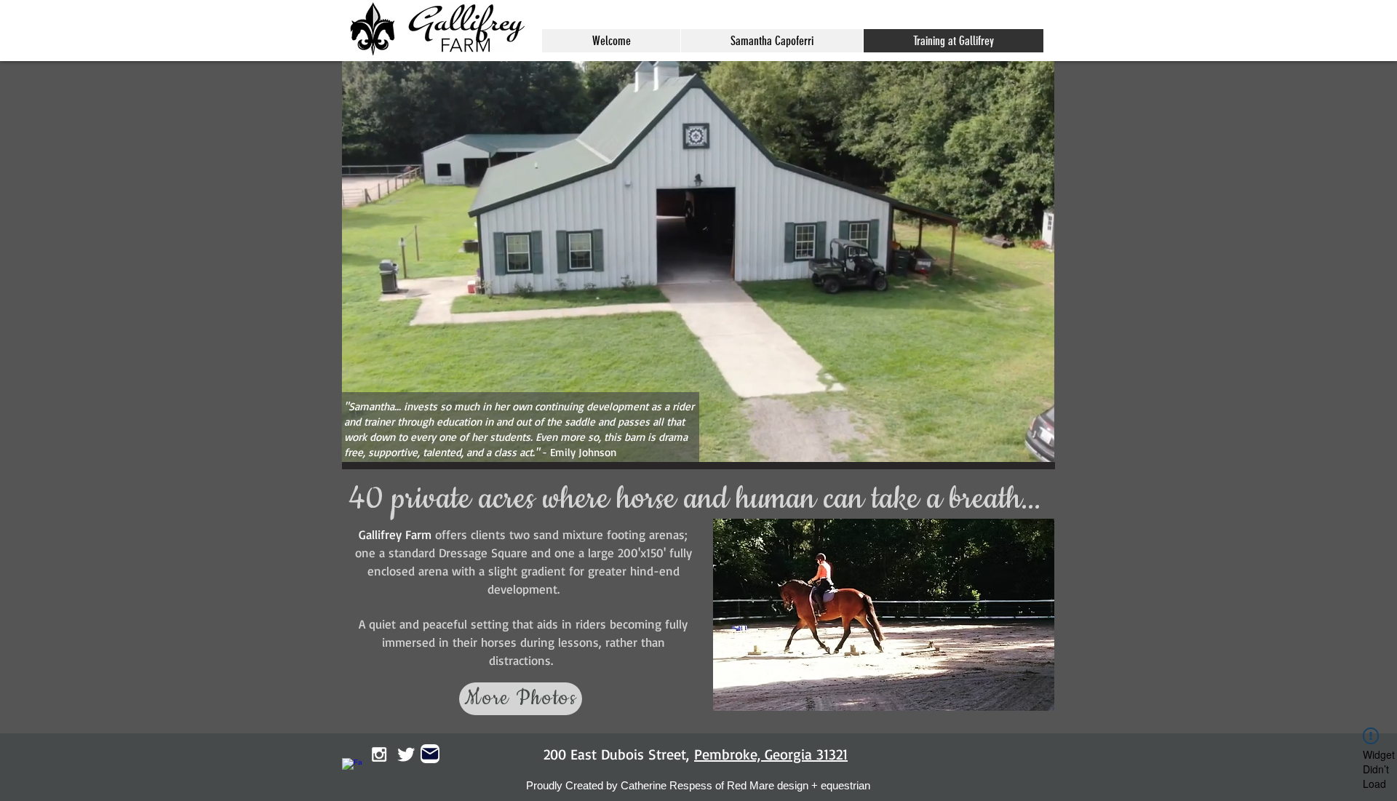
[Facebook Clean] (352, 768)
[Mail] (430, 753)
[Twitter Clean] (406, 754)
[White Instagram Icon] (379, 754)
